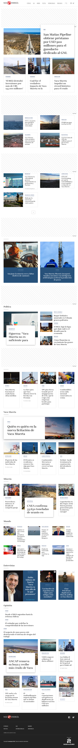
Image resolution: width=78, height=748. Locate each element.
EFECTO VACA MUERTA (46, 689)
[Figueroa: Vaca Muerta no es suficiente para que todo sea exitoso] (21, 324)
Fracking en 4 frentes (29, 195)
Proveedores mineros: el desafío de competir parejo (11, 505)
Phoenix (57, 269)
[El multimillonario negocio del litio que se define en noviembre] (30, 682)
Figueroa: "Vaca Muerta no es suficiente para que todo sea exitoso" (18, 340)
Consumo (62, 385)
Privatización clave (27, 689)
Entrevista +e (48, 584)
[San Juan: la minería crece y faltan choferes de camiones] (21, 254)
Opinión (6, 610)
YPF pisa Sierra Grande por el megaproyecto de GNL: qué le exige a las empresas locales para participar (48, 397)
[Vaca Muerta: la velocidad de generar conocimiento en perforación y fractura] (13, 180)
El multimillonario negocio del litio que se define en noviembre (29, 697)
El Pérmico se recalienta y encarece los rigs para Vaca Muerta (28, 464)
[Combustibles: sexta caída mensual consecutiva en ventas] (66, 378)
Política (44, 3)
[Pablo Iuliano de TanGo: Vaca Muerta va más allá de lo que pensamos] (13, 585)
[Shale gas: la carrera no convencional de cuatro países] (13, 199)
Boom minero (20, 269)
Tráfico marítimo (45, 526)
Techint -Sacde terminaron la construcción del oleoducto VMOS (66, 464)
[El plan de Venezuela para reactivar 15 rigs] (34, 549)
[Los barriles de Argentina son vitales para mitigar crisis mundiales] (48, 576)
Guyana (67, 545)
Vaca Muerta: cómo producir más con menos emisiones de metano (30, 141)
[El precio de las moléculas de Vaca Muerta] (12, 448)
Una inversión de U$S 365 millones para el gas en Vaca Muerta (66, 141)
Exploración (19, 526)
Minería (38, 3)
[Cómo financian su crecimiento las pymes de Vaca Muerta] (46, 340)
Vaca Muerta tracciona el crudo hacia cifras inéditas (10, 393)
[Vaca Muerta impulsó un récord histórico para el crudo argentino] (63, 66)
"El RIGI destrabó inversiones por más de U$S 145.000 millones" (14, 85)
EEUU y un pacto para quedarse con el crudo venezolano (30, 123)
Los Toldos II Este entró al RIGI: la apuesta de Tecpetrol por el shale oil (66, 661)
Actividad (66, 584)
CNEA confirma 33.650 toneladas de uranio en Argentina (38, 510)
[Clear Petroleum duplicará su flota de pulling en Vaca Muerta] (66, 576)
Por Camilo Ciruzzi (30, 599)
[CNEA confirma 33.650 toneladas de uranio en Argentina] (39, 497)
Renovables (59, 3)
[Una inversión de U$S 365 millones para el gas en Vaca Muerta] (50, 140)
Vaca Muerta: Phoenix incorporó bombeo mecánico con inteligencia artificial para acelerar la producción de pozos (57, 277)
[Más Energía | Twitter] (73, 3)
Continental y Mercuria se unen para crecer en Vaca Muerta (47, 464)
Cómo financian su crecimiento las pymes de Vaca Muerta (63, 342)
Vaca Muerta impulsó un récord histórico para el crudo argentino (62, 86)
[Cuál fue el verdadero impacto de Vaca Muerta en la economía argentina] (39, 66)
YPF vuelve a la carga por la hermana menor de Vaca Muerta (11, 696)
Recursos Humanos (64, 497)
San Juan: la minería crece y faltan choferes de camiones (21, 275)
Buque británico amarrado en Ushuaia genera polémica (63, 318)
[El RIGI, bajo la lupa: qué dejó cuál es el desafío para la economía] (46, 327)
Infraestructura (45, 653)
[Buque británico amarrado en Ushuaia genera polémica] (46, 316)
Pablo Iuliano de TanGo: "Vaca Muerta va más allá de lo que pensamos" (30, 585)
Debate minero (8, 497)
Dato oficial (30, 501)
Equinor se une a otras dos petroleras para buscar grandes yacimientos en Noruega (21, 535)
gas (44, 29)
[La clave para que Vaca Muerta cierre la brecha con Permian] (30, 378)
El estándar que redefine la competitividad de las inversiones (19, 624)
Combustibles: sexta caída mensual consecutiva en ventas (66, 394)
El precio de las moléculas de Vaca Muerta (11, 462)
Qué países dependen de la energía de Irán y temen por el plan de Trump (21, 553)
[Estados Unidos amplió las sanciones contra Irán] (58, 530)
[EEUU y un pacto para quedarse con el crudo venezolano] (13, 122)
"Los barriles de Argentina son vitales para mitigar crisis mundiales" (48, 593)
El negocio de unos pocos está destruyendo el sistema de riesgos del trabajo (20, 634)
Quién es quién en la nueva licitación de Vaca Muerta (21, 430)
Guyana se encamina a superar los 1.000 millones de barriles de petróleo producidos (70, 554)
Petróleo (29, 3)
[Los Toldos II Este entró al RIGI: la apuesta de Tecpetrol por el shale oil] (66, 645)
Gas (34, 3)
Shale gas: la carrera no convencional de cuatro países (30, 200)
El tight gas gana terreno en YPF (66, 123)
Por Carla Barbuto (26, 471)
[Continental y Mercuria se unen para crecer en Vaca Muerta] (48, 448)
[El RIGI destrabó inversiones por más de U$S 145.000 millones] (15, 66)
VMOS (61, 456)
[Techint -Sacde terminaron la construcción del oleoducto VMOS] (66, 448)
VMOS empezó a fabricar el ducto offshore (47, 659)
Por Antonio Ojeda (27, 400)
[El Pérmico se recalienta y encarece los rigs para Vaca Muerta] (30, 448)
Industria (25, 385)
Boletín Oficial (64, 134)
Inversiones (62, 653)
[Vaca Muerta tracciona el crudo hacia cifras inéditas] (12, 378)
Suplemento (62, 699)
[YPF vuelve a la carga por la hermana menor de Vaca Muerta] (12, 682)
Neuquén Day (27, 173)
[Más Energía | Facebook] (71, 3)
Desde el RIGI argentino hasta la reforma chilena (18, 615)
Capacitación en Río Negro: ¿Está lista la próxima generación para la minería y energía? (66, 507)
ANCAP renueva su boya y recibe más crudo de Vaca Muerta (21, 666)
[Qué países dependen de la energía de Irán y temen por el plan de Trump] (10, 549)
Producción (63, 119)
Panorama (8, 76)
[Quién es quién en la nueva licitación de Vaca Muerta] (59, 428)
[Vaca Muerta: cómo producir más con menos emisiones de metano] (13, 140)
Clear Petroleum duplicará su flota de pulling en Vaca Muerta (66, 593)
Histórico (7, 385)
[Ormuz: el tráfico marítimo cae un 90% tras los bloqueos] (34, 530)
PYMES (43, 385)
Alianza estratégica (46, 456)
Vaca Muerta (27, 134)
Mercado (25, 456)
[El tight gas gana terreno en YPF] (50, 122)
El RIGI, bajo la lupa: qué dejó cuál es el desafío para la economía (62, 330)
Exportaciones (8, 456)
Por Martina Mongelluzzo (30, 188)
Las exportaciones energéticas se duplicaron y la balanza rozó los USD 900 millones (48, 699)
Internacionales (51, 3)
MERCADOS (56, 336)
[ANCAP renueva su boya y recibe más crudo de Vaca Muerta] (21, 652)
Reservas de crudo (29, 117)
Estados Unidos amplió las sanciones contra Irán (69, 533)
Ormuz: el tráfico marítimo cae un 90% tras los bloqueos (45, 534)
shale (8, 421)
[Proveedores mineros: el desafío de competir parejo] (12, 490)
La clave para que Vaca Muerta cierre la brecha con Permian (29, 394)
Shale (6, 689)
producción (57, 76)
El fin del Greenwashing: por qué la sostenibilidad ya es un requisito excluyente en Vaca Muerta (66, 181)
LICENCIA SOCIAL (64, 173)
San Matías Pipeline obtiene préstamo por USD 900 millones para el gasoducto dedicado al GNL (57, 44)
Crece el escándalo (58, 312)
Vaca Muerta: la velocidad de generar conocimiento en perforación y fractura (30, 181)
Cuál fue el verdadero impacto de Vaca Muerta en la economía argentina (38, 87)
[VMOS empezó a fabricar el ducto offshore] (48, 645)
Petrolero (68, 526)
